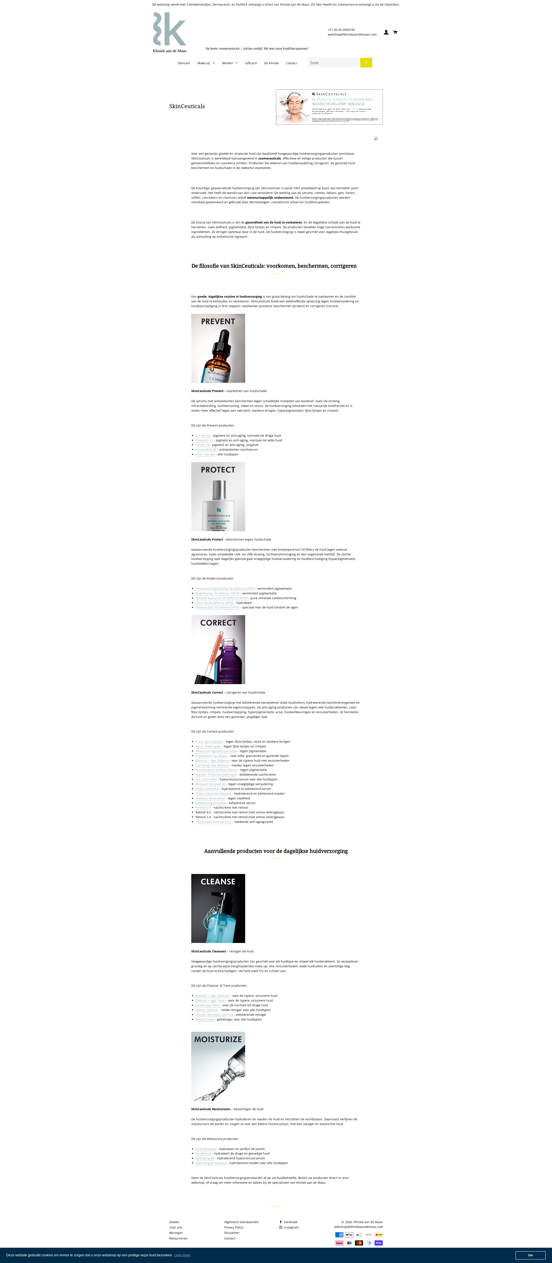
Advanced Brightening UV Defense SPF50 (225, 588)
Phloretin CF (204, 440)
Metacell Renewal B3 (211, 784)
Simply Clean (205, 1019)
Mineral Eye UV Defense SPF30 (217, 607)
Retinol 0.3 (203, 807)
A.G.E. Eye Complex (209, 741)
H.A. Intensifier (206, 779)
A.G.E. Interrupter (209, 746)
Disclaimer (232, 1233)
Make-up (204, 63)
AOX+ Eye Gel (205, 454)
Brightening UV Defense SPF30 (217, 593)
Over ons (175, 1227)
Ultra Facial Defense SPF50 (215, 603)
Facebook (290, 1222)
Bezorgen (176, 1233)
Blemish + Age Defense (212, 760)
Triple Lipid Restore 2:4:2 (214, 822)
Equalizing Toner (208, 1005)
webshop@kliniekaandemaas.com (352, 34)
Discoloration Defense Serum (217, 770)
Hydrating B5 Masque (211, 1163)
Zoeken (174, 1222)
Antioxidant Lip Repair (212, 756)
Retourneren (178, 1238)
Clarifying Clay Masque (212, 765)
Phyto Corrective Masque (214, 793)
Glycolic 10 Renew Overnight (216, 774)
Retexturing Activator (211, 803)
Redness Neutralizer (210, 798)
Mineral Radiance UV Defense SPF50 (222, 598)
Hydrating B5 (205, 1158)
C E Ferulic (203, 435)
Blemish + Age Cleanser (213, 996)
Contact (291, 63)
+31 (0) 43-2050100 (341, 30)
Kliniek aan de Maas (368, 1222)
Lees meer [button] (182, 1255)
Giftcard (251, 63)
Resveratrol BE (206, 449)
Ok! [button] (530, 1255)
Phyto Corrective (207, 789)
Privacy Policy (233, 1227)
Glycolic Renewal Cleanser (214, 1015)
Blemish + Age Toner (210, 1000)
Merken (228, 63)
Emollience (203, 1153)
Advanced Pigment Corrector (216, 751)
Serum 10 (202, 445)
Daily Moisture (206, 1149)
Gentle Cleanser (207, 1010)
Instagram (291, 1227)
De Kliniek (271, 63)
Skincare (184, 63)
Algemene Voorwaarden (241, 1222)
